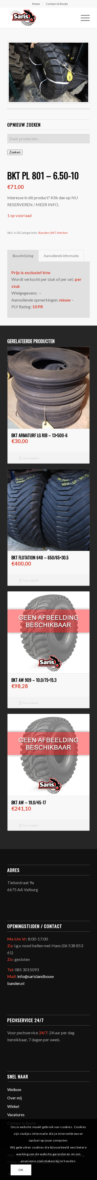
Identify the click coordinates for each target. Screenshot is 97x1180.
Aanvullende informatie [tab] (61, 256)
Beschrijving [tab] (23, 256)
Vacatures (16, 1114)
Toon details (30, 458)
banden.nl (15, 983)
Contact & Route (57, 3)
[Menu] (83, 17)
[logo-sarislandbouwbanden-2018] (40, 17)
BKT (53, 232)
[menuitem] (36, 4)
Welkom (14, 1089)
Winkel (13, 1106)
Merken (62, 232)
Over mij (14, 1098)
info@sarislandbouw (35, 976)
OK (20, 1170)
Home (36, 3)
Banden (44, 232)
